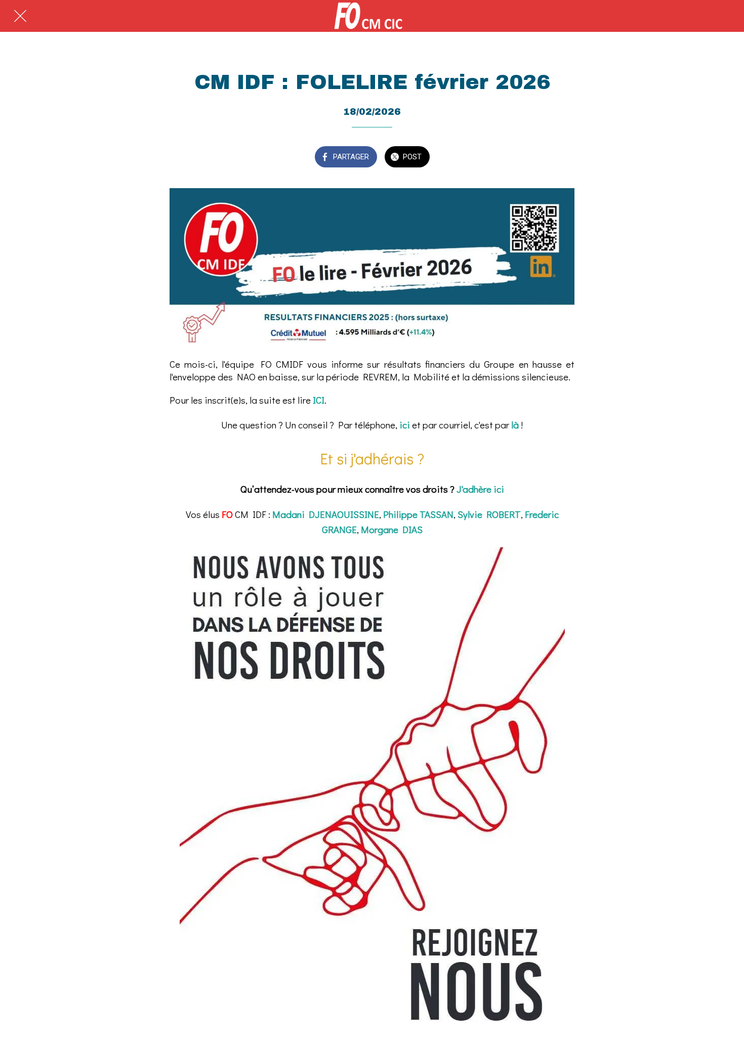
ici (404, 424)
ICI (318, 400)
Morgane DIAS (392, 529)
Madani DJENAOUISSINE (325, 514)
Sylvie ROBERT (489, 514)
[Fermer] (20, 16)
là (515, 424)
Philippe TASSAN (418, 514)
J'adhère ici (480, 489)
